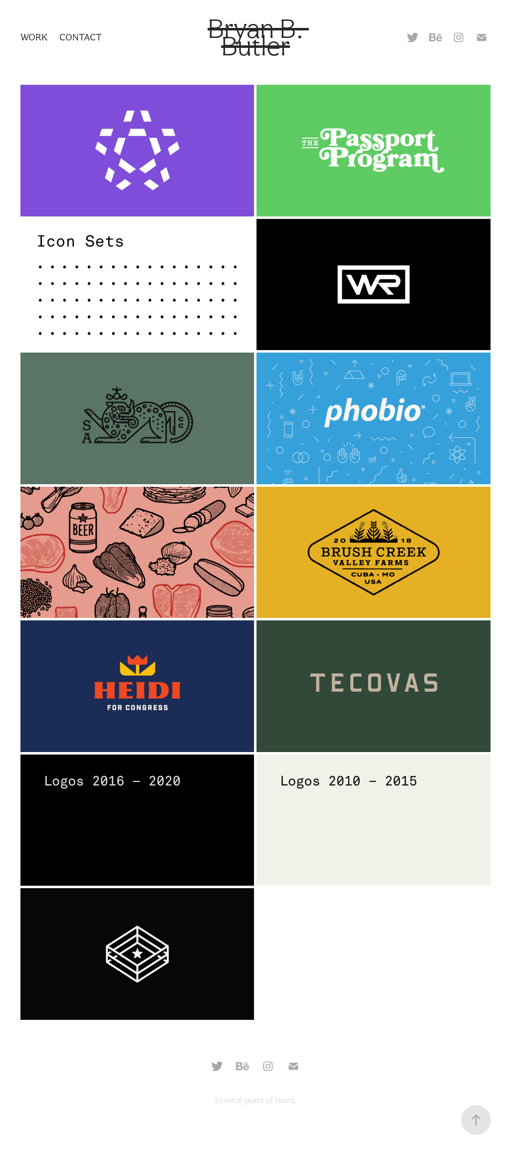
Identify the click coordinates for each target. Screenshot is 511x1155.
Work (33, 36)
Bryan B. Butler (258, 37)
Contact (80, 36)
